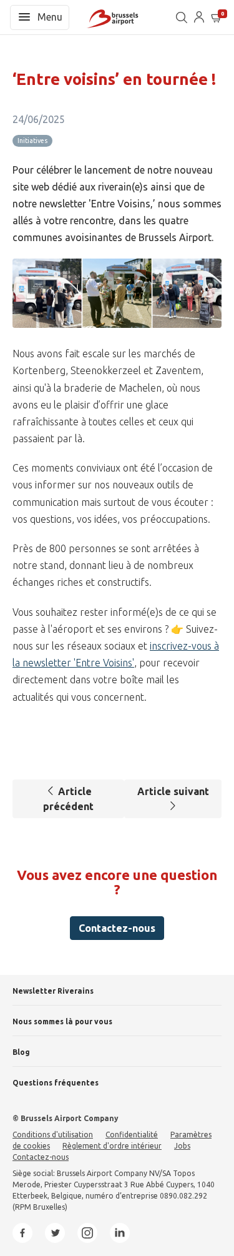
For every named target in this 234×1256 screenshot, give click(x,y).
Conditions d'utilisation (52, 1134)
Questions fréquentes (55, 1083)
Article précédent (68, 799)
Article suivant (173, 791)
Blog (21, 1052)
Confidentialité (131, 1134)
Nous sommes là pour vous (62, 1021)
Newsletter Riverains (53, 991)
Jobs (182, 1146)
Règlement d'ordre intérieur (112, 1146)
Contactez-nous (117, 928)
